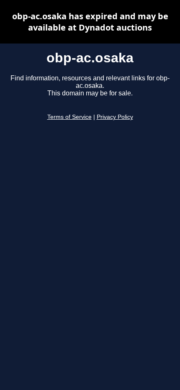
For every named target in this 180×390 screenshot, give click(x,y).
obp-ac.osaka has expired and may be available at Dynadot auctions (90, 21)
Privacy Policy (115, 117)
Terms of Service (69, 117)
